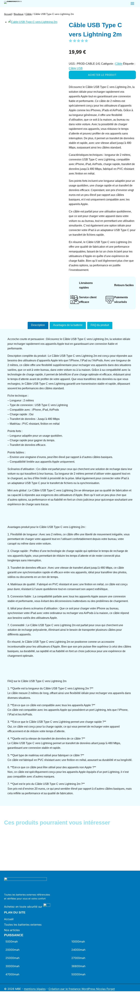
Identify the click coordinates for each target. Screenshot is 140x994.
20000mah (12, 949)
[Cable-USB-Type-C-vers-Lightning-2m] (33, 44)
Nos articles (12, 930)
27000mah (78, 958)
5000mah (11, 941)
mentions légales (35, 989)
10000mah (78, 941)
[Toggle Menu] (132, 3)
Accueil (8, 919)
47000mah (12, 974)
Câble (118, 63)
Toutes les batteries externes (22, 924)
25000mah (12, 958)
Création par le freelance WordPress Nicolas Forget (81, 989)
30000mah (12, 966)
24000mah (78, 949)
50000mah (78, 974)
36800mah (78, 966)
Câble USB (76, 68)
